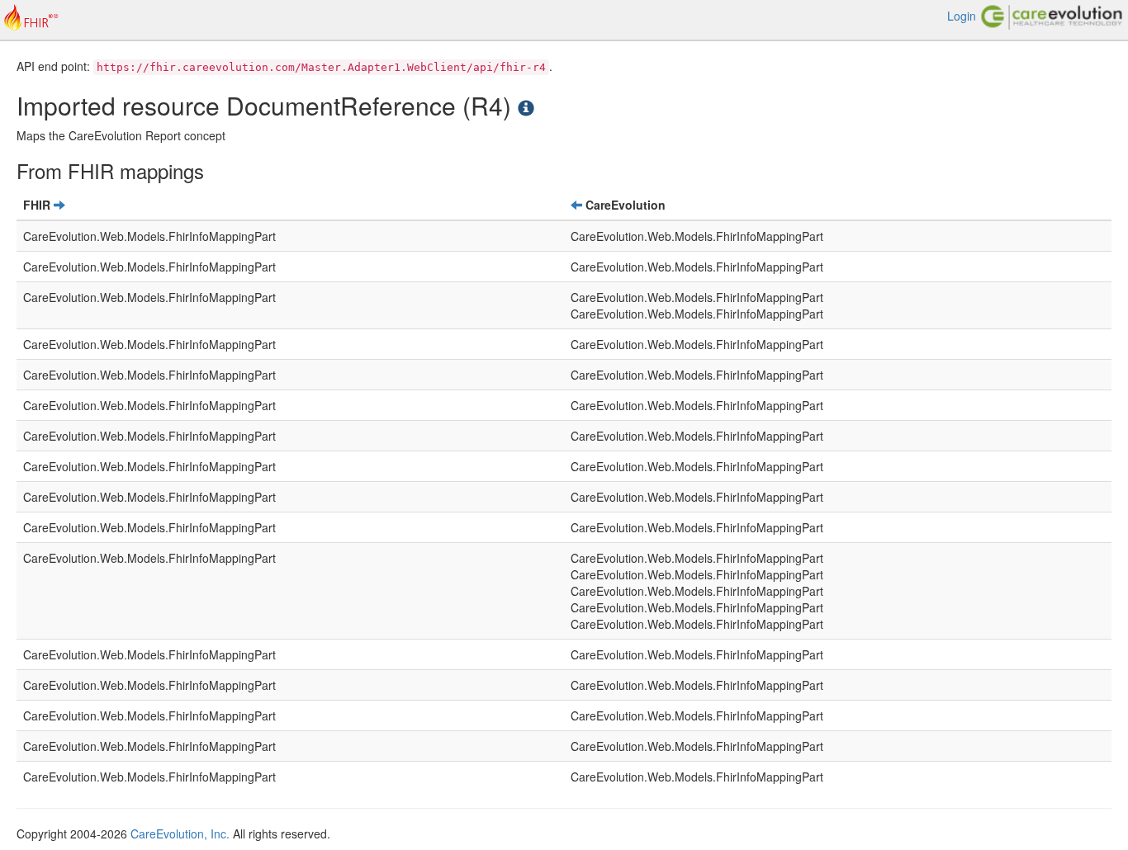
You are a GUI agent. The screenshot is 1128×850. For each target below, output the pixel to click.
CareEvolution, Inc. (180, 833)
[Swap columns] (59, 204)
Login (961, 15)
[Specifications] (526, 105)
